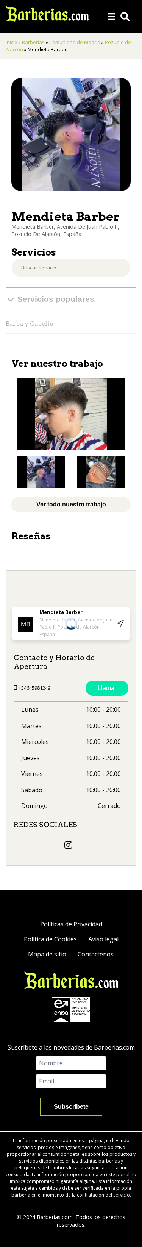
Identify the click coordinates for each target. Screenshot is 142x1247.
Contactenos (96, 954)
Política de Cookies (50, 939)
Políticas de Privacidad (71, 924)
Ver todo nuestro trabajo (71, 504)
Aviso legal (103, 939)
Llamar (107, 688)
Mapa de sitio (47, 954)
